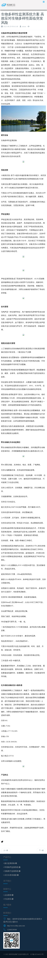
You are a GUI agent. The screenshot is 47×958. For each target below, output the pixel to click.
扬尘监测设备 (9, 863)
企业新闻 (8, 895)
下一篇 (41, 850)
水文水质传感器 (10, 875)
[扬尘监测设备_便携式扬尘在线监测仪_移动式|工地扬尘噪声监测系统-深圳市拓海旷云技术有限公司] (9, 5)
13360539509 (12, 930)
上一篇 (5, 850)
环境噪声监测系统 (11, 867)
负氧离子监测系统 (11, 871)
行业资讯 (8, 899)
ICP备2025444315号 (37, 954)
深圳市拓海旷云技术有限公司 (19, 954)
